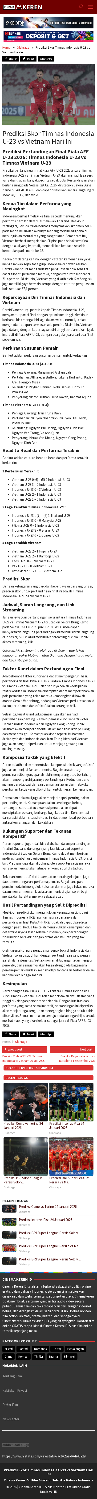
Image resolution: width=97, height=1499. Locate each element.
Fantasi (23, 1349)
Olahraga (23, 47)
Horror (57, 1349)
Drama (53, 1357)
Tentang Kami (12, 1376)
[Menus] (90, 7)
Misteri (9, 1349)
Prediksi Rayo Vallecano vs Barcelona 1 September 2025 (77, 1055)
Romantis (40, 1349)
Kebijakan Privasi (14, 1390)
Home (6, 47)
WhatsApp (46, 58)
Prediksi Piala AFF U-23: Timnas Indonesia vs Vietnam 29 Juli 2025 (23, 1055)
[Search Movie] (81, 7)
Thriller (38, 1357)
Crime (8, 1357)
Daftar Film (10, 1404)
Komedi (23, 1357)
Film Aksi (69, 1357)
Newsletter (10, 1419)
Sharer (13, 58)
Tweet (30, 58)
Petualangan (75, 1349)
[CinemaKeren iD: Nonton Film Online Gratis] (22, 6)
